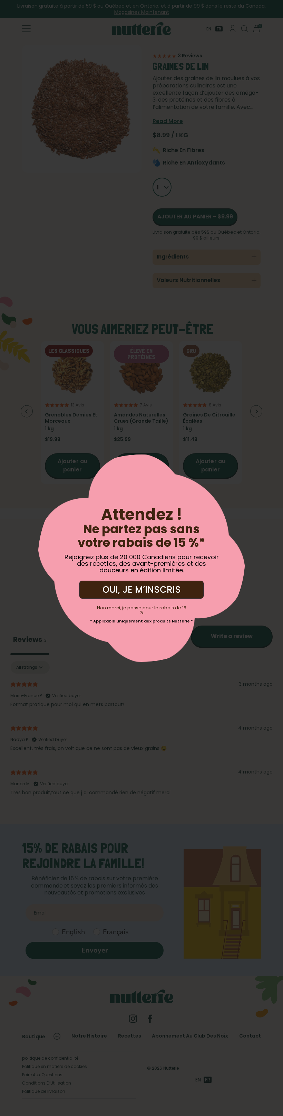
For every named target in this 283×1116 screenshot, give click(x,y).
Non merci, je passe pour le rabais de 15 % (141, 610)
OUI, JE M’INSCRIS (142, 589)
